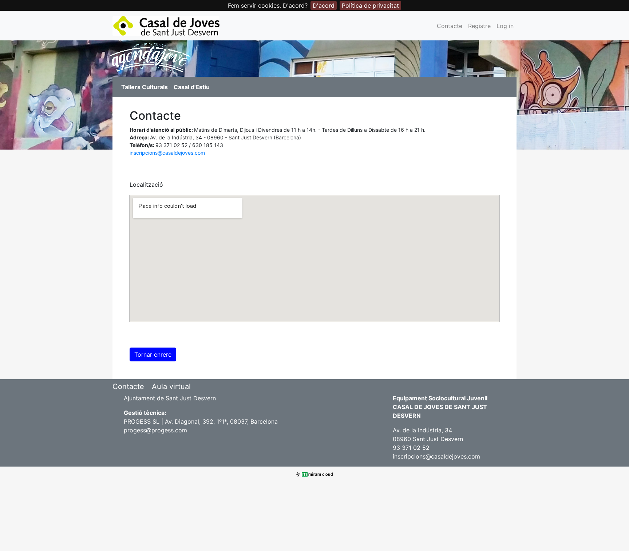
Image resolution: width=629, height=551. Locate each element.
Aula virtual (171, 386)
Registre (479, 25)
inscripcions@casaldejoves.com (167, 153)
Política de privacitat (370, 5)
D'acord (324, 5)
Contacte (449, 25)
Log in (505, 25)
